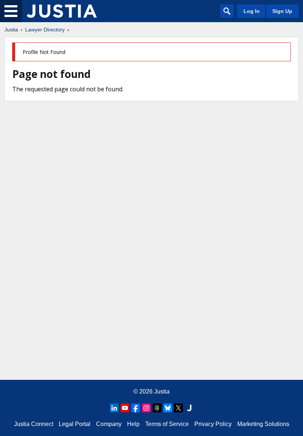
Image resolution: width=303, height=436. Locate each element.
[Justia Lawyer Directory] (62, 11)
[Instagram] (146, 407)
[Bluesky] (167, 407)
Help (133, 424)
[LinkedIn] (114, 407)
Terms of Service (167, 424)
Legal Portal (75, 424)
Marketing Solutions (263, 424)
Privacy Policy (213, 424)
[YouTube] (124, 407)
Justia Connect (33, 424)
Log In (252, 11)
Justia (11, 30)
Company (109, 424)
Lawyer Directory (45, 30)
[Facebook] (135, 407)
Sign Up (282, 11)
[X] (178, 407)
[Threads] (157, 407)
